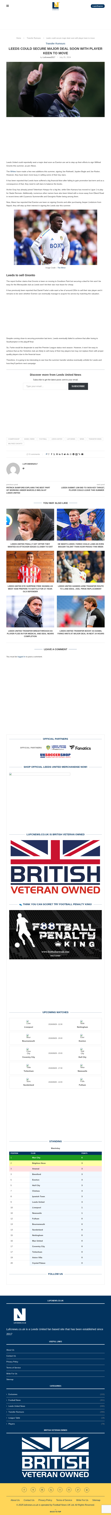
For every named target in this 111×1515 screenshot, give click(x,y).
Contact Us (11, 1356)
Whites (13, 171)
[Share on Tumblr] (62, 454)
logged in (21, 657)
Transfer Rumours (34, 38)
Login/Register (97, 6)
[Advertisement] (58, 21)
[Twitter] (33, 1489)
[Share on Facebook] (51, 454)
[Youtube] (60, 1489)
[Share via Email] (82, 454)
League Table (56, 1418)
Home (18, 38)
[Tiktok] (77, 1489)
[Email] (68, 1489)
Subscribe (78, 386)
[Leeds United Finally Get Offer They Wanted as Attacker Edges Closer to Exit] (30, 525)
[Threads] (86, 1489)
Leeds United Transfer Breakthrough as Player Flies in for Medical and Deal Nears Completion (30, 633)
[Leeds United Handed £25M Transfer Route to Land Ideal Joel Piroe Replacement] (81, 567)
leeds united (57, 439)
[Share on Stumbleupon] (68, 454)
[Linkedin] (51, 1489)
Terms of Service (13, 1368)
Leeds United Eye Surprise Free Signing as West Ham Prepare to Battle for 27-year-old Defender (30, 589)
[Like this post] (48, 454)
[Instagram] (42, 1489)
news (82, 439)
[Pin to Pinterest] (57, 454)
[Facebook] (24, 1489)
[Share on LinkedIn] (60, 454)
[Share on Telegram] (73, 454)
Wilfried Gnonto (15, 443)
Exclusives (56, 1394)
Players (56, 1424)
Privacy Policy (12, 1362)
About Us (10, 1350)
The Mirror (62, 268)
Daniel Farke (29, 439)
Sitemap (9, 1379)
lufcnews (71, 439)
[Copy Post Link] (79, 454)
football (43, 439)
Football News (56, 1400)
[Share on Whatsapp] (70, 454)
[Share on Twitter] (54, 454)
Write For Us (11, 1373)
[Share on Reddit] (65, 454)
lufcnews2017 (49, 57)
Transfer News (95, 439)
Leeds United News (56, 1406)
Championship (13, 439)
